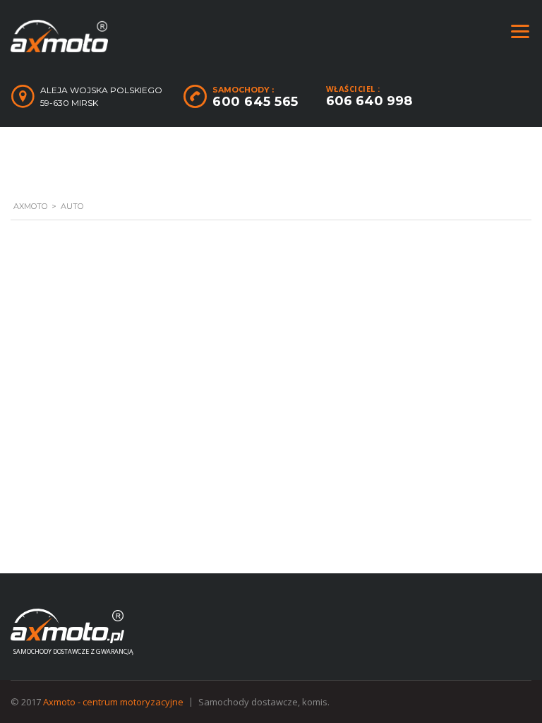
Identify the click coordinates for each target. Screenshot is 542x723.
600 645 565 (255, 101)
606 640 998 (369, 101)
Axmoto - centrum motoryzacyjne (113, 701)
